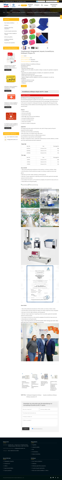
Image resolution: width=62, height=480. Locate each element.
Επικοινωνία (6, 441)
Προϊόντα (24, 5)
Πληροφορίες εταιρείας (9, 461)
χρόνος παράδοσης (25, 59)
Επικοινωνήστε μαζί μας (53, 5)
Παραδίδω (34, 444)
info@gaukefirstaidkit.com (9, 1)
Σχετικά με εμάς (30, 5)
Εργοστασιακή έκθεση (8, 468)
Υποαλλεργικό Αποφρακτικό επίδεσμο (33, 395)
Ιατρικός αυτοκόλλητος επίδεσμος (50, 395)
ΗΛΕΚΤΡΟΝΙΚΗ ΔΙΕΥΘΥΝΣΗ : (8, 448)
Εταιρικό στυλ (7, 463)
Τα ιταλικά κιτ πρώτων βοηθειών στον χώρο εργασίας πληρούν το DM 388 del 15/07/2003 (11, 125)
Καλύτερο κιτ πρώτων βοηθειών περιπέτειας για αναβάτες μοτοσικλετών (10, 87)
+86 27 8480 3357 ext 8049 (21, 1)
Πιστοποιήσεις (35, 451)
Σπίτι (19, 5)
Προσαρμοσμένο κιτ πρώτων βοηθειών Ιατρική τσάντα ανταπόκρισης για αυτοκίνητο (10, 67)
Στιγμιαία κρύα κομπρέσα (9, 42)
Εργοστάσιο (36, 5)
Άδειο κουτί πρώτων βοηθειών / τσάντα (10, 34)
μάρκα (22, 55)
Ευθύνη (5, 465)
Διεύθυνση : (5, 444)
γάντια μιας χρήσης (8, 36)
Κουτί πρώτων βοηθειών (9, 22)
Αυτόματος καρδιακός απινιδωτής (8, 40)
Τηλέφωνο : (5, 450)
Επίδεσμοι (6, 25)
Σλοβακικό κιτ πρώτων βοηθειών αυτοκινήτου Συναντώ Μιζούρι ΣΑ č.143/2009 (11, 104)
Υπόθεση (46, 5)
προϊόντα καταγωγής (25, 57)
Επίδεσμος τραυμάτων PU (31, 396)
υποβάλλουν (25, 428)
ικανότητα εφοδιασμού (26, 61)
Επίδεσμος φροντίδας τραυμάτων (18, 12)
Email (24, 86)
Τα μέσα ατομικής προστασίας (10, 31)
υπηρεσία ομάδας (35, 447)
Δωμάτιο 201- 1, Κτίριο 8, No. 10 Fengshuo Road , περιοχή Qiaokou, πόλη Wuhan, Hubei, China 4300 (18, 445)
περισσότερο (7, 69)
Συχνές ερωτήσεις (8, 470)
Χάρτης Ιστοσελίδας (36, 454)
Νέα (42, 5)
